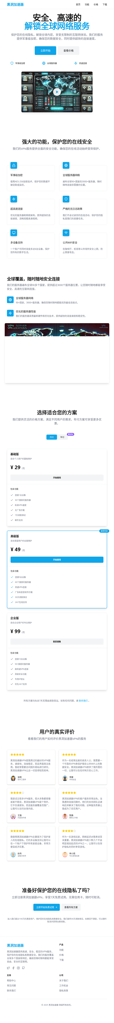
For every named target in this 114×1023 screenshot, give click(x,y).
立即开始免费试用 (45, 907)
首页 (78, 4)
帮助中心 (11, 980)
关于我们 (63, 980)
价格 (96, 4)
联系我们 (83, 700)
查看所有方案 (71, 907)
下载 (105, 4)
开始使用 (57, 477)
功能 (87, 4)
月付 (52, 437)
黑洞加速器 (53, 1004)
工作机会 (63, 985)
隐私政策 (63, 990)
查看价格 (69, 50)
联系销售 (57, 641)
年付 (64, 436)
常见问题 (11, 985)
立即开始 (45, 50)
